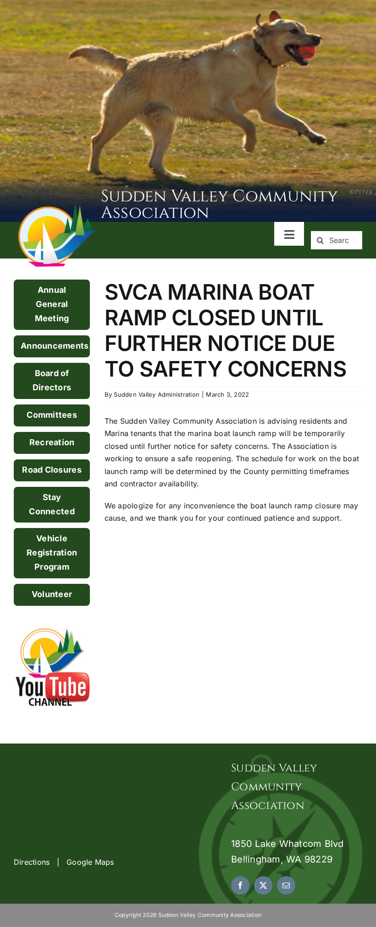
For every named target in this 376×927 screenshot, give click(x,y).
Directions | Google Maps (64, 862)
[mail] (286, 885)
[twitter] (263, 885)
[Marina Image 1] (57, 205)
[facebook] (240, 885)
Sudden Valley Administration (156, 394)
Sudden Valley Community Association (219, 204)
